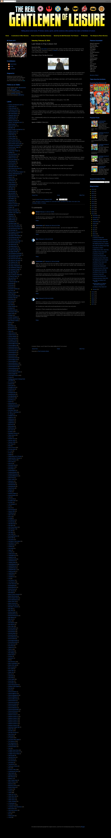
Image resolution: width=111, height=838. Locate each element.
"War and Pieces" (12, 278)
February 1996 (11, 442)
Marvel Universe (12, 603)
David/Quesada (12, 392)
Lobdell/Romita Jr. (12, 569)
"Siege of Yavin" (12, 218)
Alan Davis (10, 290)
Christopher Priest (12, 340)
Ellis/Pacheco (11, 428)
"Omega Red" (11, 200)
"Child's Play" (11, 134)
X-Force (10, 790)
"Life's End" (11, 189)
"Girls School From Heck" (14, 168)
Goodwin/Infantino (12, 472)
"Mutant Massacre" (12, 196)
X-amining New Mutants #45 (102, 167)
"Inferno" (10, 177)
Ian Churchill (11, 499)
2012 (93, 294)
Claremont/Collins (12, 350)
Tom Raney (11, 762)
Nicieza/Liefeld (11, 633)
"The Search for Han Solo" (14, 258)
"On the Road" (11, 202)
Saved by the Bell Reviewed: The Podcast (66, 35)
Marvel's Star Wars (12, 605)
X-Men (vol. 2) (11, 794)
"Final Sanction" (12, 161)
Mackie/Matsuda (12, 587)
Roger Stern (11, 670)
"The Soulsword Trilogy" (14, 269)
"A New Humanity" (12, 108)
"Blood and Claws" (12, 126)
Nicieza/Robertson (12, 637)
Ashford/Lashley (12, 310)
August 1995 (11, 313)
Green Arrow (11, 477)
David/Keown (11, 389)
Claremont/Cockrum (13, 347)
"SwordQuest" (11, 221)
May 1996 (10, 610)
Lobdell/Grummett (12, 559)
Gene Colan (11, 461)
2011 (93, 296)
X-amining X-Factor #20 (98, 274)
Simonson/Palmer (12, 706)
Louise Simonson (12, 583)
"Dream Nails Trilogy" (13, 150)
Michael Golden (12, 612)
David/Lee (10, 391)
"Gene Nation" (11, 165)
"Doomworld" (11, 149)
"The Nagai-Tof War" (13, 251)
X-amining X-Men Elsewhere (15, 806)
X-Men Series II (11, 799)
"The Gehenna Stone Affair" (14, 241)
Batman (10, 322)
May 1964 (10, 608)
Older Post (81, 195)
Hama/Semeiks (11, 484)
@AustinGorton (22, 87)
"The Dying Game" (12, 234)
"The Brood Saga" (12, 223)
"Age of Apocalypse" (13, 113)
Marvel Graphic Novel (13, 598)
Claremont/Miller (12, 361)
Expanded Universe (13, 433)
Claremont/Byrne (12, 345)
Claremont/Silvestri (12, 366)
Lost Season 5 (11, 580)
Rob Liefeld (11, 668)
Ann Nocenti (11, 301)
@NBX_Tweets (16, 90)
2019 (93, 203)
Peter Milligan (11, 652)
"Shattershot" (11, 216)
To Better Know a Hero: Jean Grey (101, 249)
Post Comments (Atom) (43, 351)
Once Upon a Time (76, 201)
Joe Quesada (11, 522)
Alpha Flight (11, 294)
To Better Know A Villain (13, 753)
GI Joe (9, 452)
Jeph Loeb (10, 514)
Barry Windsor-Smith (13, 320)
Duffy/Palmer (11, 422)
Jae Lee (10, 507)
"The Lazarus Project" (13, 248)
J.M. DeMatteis (11, 504)
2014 (93, 213)
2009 (93, 300)
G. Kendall (12, 68)
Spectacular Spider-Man (14, 727)
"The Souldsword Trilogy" (14, 267)
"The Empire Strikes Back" (14, 235)
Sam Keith (10, 677)
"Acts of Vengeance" (13, 111)
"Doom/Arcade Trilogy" (13, 147)
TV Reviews (84, 35)
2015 (93, 211)
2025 (93, 191)
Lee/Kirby (10, 546)
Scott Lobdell (11, 679)
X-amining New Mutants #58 (99, 255)
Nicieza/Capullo (12, 628)
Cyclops (10, 377)
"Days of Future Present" (14, 142)
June (94, 227)
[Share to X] (63, 199)
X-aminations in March (98, 247)
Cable (9, 331)
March (94, 233)
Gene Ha (10, 463)
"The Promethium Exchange (14, 253)
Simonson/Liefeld (12, 704)
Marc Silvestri (11, 591)
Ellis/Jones (10, 424)
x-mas (9, 817)
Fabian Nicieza (11, 435)
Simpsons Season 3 (13, 720)
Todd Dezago (11, 755)
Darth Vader (11, 385)
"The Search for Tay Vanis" (14, 260)
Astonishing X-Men (12, 311)
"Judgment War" (12, 179)
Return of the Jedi (12, 665)
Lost (9, 578)
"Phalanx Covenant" (13, 203)
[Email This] (60, 199)
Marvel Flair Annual (12, 596)
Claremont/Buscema (13, 343)
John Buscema (11, 523)
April (94, 231)
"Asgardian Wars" (12, 117)
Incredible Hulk (11, 500)
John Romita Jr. (12, 529)
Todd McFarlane (12, 757)
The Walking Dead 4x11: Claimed (100, 243)
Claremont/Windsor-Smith (14, 372)
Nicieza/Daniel (11, 629)
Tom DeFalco (11, 759)
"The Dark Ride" (12, 230)
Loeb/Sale (10, 575)
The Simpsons (11, 741)
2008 (93, 302)
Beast (9, 324)
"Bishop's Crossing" (12, 120)
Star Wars (10, 730)
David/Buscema (12, 387)
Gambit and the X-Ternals (14, 458)
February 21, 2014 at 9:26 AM (46, 239)
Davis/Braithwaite (12, 396)
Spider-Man (11, 729)
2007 (93, 304)
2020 (93, 201)
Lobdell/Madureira (12, 564)
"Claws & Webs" (12, 136)
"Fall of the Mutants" (13, 154)
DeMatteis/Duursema (13, 405)
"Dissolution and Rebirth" (14, 145)
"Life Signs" (11, 188)
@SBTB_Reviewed (15, 93)
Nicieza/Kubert (11, 631)
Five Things (11, 444)
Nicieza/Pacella (12, 635)
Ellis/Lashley (11, 426)
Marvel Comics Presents (14, 594)
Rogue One (11, 672)
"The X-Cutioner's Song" (14, 274)
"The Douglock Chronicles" (14, 232)
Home (7, 35)
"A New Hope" (11, 106)
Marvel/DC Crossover (13, 606)
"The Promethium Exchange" (15, 255)
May (94, 229)
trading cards (11, 815)
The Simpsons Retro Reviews (99, 35)
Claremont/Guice (12, 354)
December (95, 215)
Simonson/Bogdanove (13, 695)
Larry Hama (11, 539)
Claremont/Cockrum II (13, 349)
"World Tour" (11, 280)
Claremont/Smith (12, 370)
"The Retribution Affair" (13, 257)
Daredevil (10, 383)
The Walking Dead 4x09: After (100, 270)
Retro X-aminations (12, 663)
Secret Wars (11, 681)
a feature (55, 50)
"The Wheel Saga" (12, 272)
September (95, 221)
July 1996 (10, 532)
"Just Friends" (11, 180)
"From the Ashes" (12, 163)
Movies (10, 621)
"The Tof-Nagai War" (13, 271)
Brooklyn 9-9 (48, 201)
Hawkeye (10, 490)
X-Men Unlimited (12, 801)
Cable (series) (11, 333)
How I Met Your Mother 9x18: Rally (101, 245)
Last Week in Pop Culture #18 (100, 272)
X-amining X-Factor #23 (98, 237)
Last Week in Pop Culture (66, 201)
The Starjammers (12, 743)
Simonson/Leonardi (13, 702)
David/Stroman (11, 394)
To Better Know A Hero (13, 750)
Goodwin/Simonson (13, 474)
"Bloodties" (10, 127)
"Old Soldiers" (11, 198)
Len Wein (10, 552)
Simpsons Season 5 (13, 723)
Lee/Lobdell (11, 548)
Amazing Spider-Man (13, 295)
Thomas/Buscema (12, 744)
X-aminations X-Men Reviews (20, 35)
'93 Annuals (11, 283)
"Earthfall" (10, 152)
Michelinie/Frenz (12, 614)
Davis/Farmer (11, 398)
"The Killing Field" (12, 244)
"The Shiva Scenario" (13, 264)
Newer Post (35, 195)
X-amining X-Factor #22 (98, 253)
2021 (93, 199)
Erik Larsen (11, 429)
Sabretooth (10, 675)
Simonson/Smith (12, 713)
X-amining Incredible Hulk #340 (100, 239)
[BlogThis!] (61, 199)
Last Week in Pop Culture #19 (100, 262)
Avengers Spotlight (12, 317)
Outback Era (11, 647)
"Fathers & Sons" (12, 157)
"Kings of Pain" (11, 182)
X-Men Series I (11, 798)
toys (9, 813)
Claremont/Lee (11, 356)
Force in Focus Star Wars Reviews (41, 35)
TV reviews (43, 203)
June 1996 (10, 534)
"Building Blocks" (12, 133)
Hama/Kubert (11, 483)
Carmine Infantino (12, 336)
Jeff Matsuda (11, 513)
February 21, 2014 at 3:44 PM (52, 261)
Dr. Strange (11, 414)
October (95, 219)
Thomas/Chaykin (12, 746)
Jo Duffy (10, 518)
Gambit (10, 454)
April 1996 (10, 304)
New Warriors (11, 624)
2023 (93, 195)
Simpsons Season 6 (13, 725)
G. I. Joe (10, 451)
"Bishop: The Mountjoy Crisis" (15, 122)
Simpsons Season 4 (13, 721)
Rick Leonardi (11, 667)
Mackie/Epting (11, 585)
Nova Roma (11, 645)
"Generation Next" (12, 166)
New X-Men (11, 626)
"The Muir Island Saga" (13, 249)
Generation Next (12, 465)
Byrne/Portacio (11, 329)
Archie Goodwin (12, 306)
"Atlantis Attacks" (12, 119)
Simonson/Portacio (12, 707)
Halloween (10, 481)
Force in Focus (11, 447)
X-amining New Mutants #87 (98, 83)
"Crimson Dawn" (12, 138)
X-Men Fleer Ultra (12, 796)
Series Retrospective (13, 684)
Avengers (10, 315)
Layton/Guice (11, 545)
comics (10, 812)
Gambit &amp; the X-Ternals (14, 456)
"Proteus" (10, 207)
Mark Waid (10, 592)
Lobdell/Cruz (11, 557)
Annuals (10, 303)
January (95, 289)
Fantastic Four (11, 438)
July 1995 (10, 530)
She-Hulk (10, 688)
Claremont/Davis (12, 352)
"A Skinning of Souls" (13, 110)
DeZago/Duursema (12, 406)
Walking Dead (11, 775)
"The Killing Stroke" (12, 246)
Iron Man (10, 502)
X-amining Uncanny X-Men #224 (100, 241)
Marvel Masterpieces (13, 599)
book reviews (11, 808)
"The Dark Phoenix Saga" (14, 228)
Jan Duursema (11, 509)
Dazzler (10, 401)
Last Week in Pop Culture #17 (100, 286)
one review (44, 48)
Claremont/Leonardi (13, 357)
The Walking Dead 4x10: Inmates (100, 260)
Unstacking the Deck (13, 771)
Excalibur (10, 431)
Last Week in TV (12, 543)
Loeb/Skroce (11, 576)
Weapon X (10, 778)
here (24, 80)
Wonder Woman (12, 787)
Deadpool (10, 408)
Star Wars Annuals (12, 732)
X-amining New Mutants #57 (99, 266)
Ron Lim (10, 674)
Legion (10, 550)
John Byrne (11, 525)
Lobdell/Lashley (12, 562)
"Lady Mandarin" (12, 184)
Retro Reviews (11, 661)
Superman (10, 736)
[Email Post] (57, 199)
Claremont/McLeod (12, 359)
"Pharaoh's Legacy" (12, 205)
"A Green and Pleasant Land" (15, 104)
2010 (93, 298)
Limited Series (11, 553)
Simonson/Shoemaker (13, 709)
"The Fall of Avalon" (12, 239)
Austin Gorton (39, 225)
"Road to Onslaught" (13, 211)
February (95, 235)
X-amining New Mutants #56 (99, 276)
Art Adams (10, 308)
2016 (93, 209)
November (95, 217)
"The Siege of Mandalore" (14, 265)
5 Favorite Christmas (13, 288)
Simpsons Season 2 (13, 718)
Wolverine (10, 783)
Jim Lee (10, 516)
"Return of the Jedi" (12, 209)
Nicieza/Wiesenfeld (12, 642)
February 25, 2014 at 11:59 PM (46, 298)
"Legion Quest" (11, 186)
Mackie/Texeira (11, 589)
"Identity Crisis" (11, 175)
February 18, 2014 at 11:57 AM (52, 225)
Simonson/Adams (12, 691)
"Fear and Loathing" (13, 159)
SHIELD (39, 203)
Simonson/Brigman (12, 697)
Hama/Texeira (11, 488)
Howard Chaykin (12, 493)
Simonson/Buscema (13, 698)
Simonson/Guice (12, 700)
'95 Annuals (11, 287)
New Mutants (11, 622)
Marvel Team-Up (12, 601)
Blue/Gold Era (11, 327)
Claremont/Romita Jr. (13, 363)
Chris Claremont (12, 338)
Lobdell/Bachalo (12, 555)
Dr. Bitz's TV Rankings (13, 412)
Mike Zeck (10, 619)
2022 (93, 197)
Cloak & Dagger (12, 373)
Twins (9, 767)
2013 (93, 291)
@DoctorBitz (14, 89)
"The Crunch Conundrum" (14, 226)
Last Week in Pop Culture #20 (100, 251)
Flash (9, 445)
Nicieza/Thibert (11, 638)
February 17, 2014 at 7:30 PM (47, 211)
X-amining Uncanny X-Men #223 (100, 258)
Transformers (11, 764)
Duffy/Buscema (11, 415)
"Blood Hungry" (11, 124)
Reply (37, 220)
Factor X (10, 437)
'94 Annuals (11, 285)
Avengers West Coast (13, 318)
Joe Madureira (11, 520)
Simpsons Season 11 (13, 716)
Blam (37, 239)
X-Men (9, 792)
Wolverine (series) (12, 785)
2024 (93, 193)
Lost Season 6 (11, 582)
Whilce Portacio (12, 782)
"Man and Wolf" (11, 193)
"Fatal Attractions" (12, 156)
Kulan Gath (11, 537)
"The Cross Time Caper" (14, 225)
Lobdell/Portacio (12, 568)
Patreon (10, 649)
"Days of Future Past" (13, 140)
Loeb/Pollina (11, 573)
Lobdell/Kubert (11, 560)
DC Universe (11, 382)
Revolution (34, 203)
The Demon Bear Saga (13, 739)
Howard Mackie (12, 495)
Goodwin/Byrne (12, 470)
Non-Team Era (11, 644)
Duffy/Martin (11, 421)
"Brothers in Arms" (12, 131)
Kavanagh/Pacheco (13, 536)
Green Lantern (11, 479)
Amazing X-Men (12, 297)
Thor (9, 748)
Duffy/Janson (11, 419)
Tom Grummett (11, 760)
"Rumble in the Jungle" (13, 212)
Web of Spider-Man (12, 780)
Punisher (10, 656)
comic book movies (12, 810)
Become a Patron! (94, 75)
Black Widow (11, 326)
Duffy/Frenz (11, 417)
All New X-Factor (12, 292)
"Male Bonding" (12, 191)
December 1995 (12, 410)
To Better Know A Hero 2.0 (14, 752)
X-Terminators (11, 803)
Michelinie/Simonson (13, 615)
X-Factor (10, 789)
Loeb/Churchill (11, 571)
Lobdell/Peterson (12, 566)
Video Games (11, 773)
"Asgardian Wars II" (12, 115)
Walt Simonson (11, 776)
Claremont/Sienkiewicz (13, 364)
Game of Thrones (12, 460)
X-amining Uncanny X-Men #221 (100, 278)
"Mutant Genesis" (12, 195)
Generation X (11, 467)
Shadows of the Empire (13, 686)
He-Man (10, 491)
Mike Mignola (11, 617)
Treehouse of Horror (13, 766)
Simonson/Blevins (12, 693)
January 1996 (11, 511)
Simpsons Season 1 (13, 714)
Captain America (12, 334)
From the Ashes (12, 449)
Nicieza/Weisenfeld (12, 640)
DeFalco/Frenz (11, 403)
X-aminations (11, 805)
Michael (38, 211)
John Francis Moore (13, 527)
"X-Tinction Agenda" (13, 281)
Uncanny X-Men (12, 769)
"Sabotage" (11, 214)
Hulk (9, 497)
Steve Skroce (11, 734)
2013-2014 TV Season (40, 201)
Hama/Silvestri (11, 486)
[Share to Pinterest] (66, 199)
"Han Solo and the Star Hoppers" (16, 172)
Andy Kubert (11, 299)
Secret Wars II (11, 683)
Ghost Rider (11, 468)
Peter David (11, 651)
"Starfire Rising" (12, 219)
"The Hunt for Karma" (13, 242)
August (94, 223)
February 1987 (11, 440)
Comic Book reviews (56, 201)
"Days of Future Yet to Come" (15, 143)
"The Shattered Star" (13, 262)
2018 (93, 205)
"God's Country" (12, 170)
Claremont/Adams (12, 341)
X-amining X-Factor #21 (98, 264)
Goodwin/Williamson (13, 476)
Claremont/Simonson (13, 368)
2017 (93, 207)
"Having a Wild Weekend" (14, 173)
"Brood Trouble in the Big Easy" (15, 129)
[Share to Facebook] (65, 199)
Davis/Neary (11, 399)
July (94, 225)
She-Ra (10, 690)
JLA (9, 506)
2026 (93, 189)
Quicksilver (10, 658)
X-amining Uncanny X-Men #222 (100, 268)
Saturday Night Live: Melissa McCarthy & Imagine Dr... (99, 284)
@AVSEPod (21, 95)
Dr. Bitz (11, 66)
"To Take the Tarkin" (12, 276)
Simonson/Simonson (13, 711)
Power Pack (11, 654)
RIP (9, 660)
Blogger (83, 826)
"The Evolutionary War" (13, 237)
